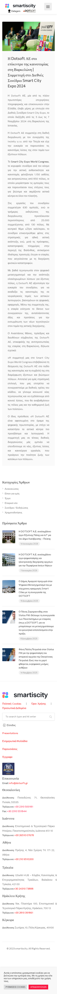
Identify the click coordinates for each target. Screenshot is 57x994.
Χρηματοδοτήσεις (13, 512)
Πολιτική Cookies (11, 703)
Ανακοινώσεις (12, 488)
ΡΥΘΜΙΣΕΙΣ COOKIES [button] (15, 987)
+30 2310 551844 (17, 811)
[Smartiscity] (20, 5)
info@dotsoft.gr (18, 783)
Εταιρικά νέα (11, 503)
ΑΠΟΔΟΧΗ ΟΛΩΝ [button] (38, 987)
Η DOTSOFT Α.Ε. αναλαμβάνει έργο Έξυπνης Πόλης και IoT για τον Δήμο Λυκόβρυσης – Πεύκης (35, 535)
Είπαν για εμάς (12, 493)
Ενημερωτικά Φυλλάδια (14, 741)
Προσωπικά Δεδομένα (14, 708)
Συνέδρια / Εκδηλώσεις (16, 507)
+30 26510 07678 (24, 835)
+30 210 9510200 (24, 859)
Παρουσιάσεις (9, 748)
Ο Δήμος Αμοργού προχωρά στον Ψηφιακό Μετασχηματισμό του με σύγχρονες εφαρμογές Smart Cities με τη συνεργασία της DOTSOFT (35, 588)
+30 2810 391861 (23, 912)
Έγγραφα (7, 756)
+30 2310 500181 (23, 806)
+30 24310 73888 (23, 888)
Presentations (10, 733)
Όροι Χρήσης (38, 703)
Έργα (7, 498)
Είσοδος (11, 725)
